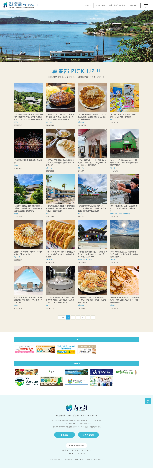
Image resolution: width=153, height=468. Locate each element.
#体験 (112, 214)
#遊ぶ (48, 214)
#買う (112, 120)
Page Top (148, 401)
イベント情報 (100, 5)
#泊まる (17, 305)
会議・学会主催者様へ (117, 5)
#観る (16, 122)
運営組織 (64, 435)
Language (132, 5)
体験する (88, 5)
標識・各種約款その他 (93, 427)
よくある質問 (88, 435)
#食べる (49, 122)
